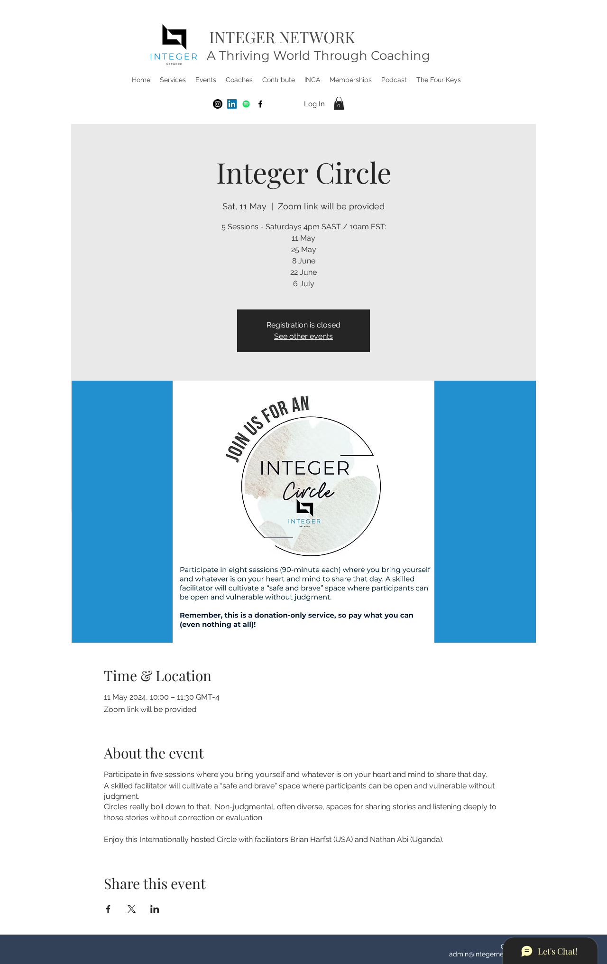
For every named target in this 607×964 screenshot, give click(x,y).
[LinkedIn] (232, 104)
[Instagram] (217, 104)
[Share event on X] (131, 909)
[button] (173, 79)
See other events (303, 336)
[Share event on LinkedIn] (154, 909)
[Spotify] (246, 104)
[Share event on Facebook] (108, 909)
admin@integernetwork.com (492, 954)
